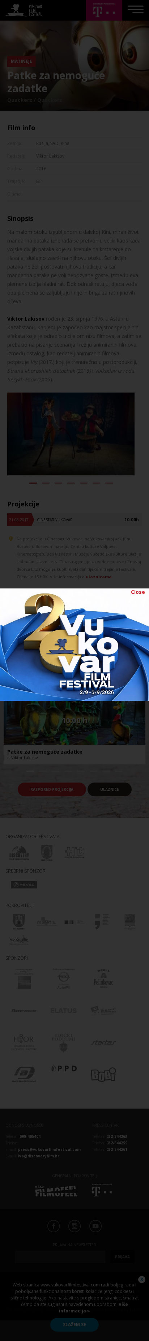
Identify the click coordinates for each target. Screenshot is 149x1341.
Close (138, 591)
